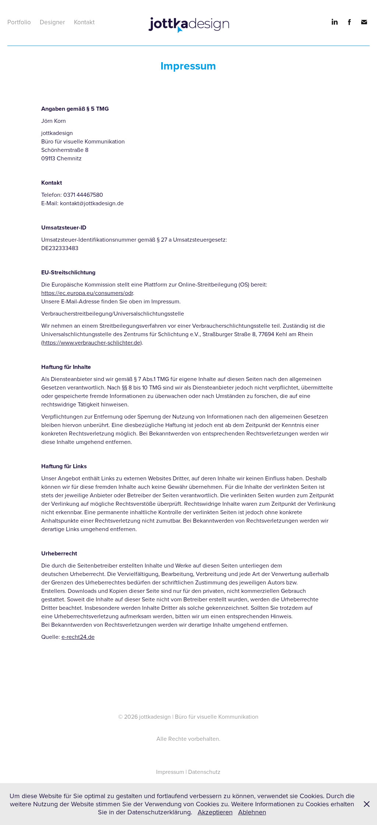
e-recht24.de (78, 637)
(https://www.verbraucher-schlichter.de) (91, 342)
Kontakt (84, 22)
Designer (52, 22)
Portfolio (19, 22)
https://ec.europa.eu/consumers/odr (87, 293)
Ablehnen (252, 812)
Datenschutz (204, 772)
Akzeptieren (215, 812)
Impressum (170, 772)
